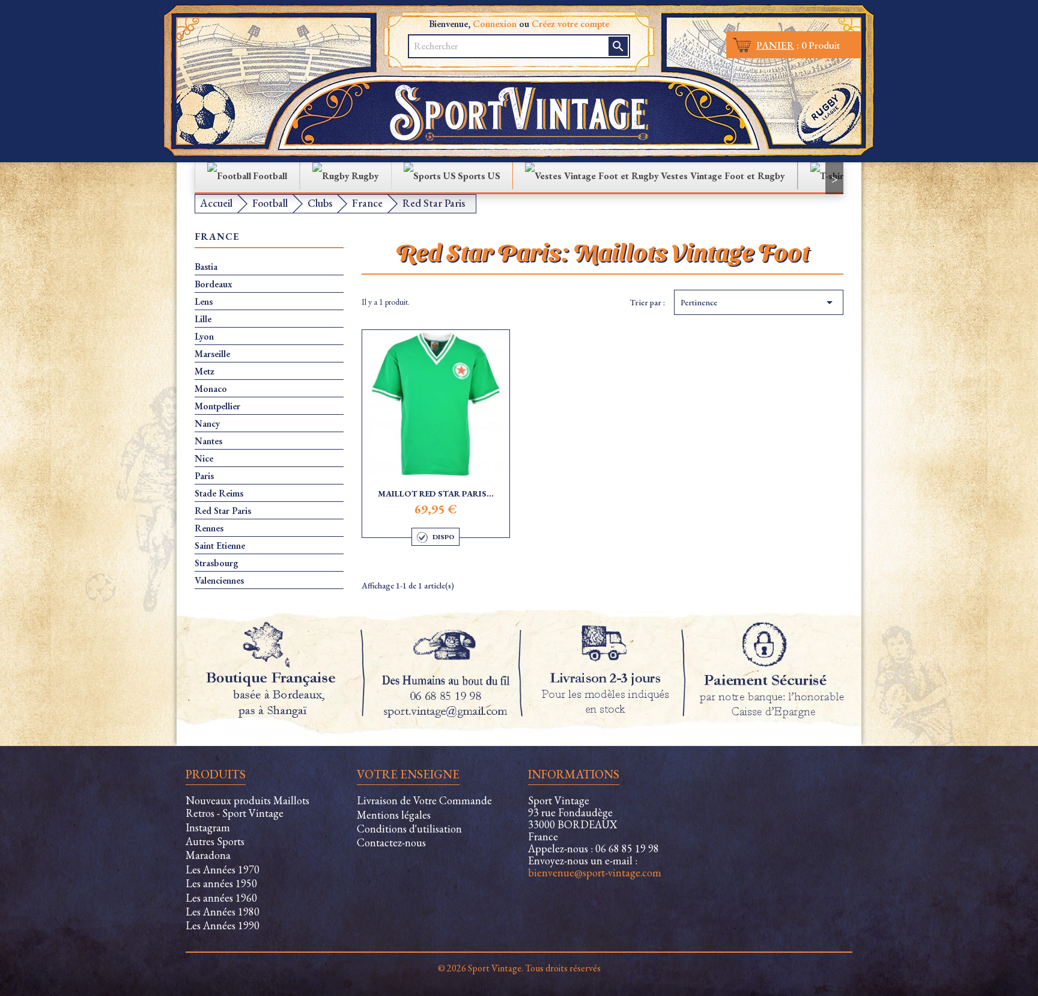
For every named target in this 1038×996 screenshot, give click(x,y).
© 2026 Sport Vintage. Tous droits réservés (519, 968)
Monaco (211, 389)
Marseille (212, 354)
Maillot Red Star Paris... (436, 493)
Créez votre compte (570, 23)
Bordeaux (213, 284)
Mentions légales (394, 815)
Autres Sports (215, 841)
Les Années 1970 (223, 869)
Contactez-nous (391, 842)
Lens (204, 302)
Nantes (208, 441)
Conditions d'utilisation (409, 829)
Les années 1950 (221, 883)
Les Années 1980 (223, 911)
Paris (204, 476)
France (217, 237)
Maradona (208, 855)
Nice (204, 459)
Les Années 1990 (223, 925)
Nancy (207, 424)
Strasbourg (216, 563)
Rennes (209, 528)
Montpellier (217, 406)
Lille (203, 319)
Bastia (206, 267)
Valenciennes (219, 581)
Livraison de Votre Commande (424, 800)
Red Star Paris (223, 511)
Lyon (204, 337)
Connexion (495, 23)
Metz (204, 371)
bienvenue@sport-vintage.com (594, 872)
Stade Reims (219, 493)
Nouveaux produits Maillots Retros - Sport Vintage (247, 806)
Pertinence (759, 302)
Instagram (208, 827)
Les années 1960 (221, 898)
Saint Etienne (220, 546)
